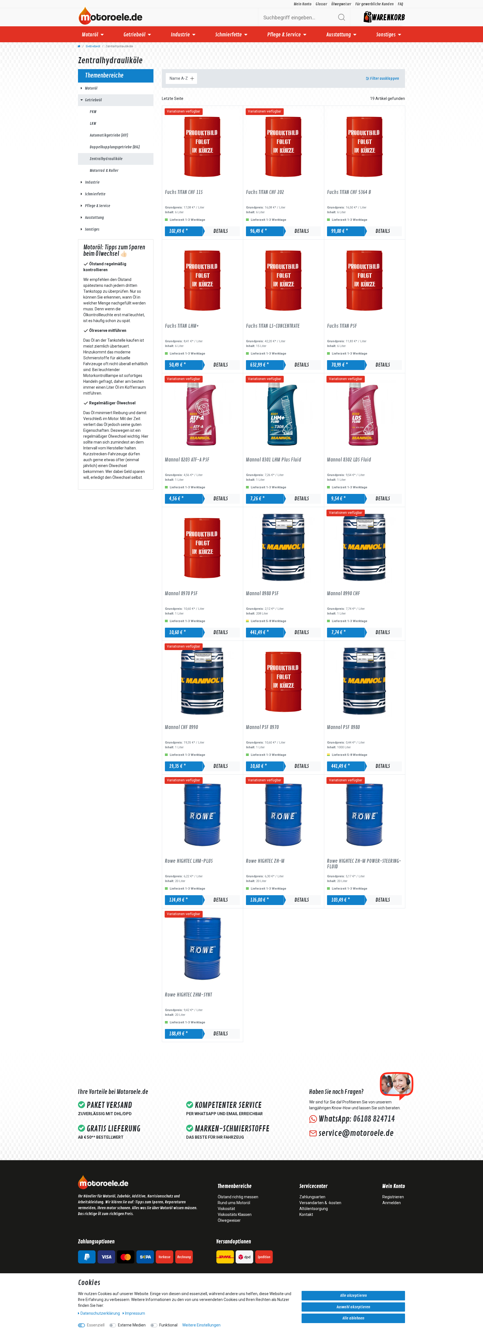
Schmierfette (228, 34)
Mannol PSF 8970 (262, 727)
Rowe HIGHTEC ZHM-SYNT (188, 995)
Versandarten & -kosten (320, 1203)
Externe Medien (132, 1325)
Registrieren (393, 1197)
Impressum (135, 1313)
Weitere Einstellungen (201, 1325)
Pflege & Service (284, 34)
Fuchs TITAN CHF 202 (265, 192)
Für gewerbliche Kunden (374, 4)
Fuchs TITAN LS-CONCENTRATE (273, 326)
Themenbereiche (235, 1186)
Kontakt (306, 1214)
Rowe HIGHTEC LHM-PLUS (189, 861)
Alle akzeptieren (353, 1295)
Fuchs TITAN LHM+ (182, 326)
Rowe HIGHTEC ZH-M (265, 861)
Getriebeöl (134, 34)
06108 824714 (374, 1119)
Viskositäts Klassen (235, 1214)
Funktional (168, 1325)
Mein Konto (302, 4)
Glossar (321, 4)
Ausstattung (338, 34)
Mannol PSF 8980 (343, 727)
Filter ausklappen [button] (384, 78)
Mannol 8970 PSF (181, 594)
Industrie (180, 34)
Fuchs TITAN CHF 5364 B (349, 192)
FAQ (400, 4)
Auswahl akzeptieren (353, 1307)
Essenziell (96, 1325)
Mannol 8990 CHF (343, 594)
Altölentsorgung (313, 1208)
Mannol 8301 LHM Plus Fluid (273, 460)
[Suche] (341, 17)
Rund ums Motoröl (234, 1203)
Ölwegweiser (341, 4)
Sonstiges (386, 34)
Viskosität (226, 1208)
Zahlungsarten (312, 1197)
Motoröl (90, 34)
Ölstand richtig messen (238, 1197)
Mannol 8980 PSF (262, 594)
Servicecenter (313, 1186)
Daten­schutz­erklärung (100, 1313)
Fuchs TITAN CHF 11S (184, 192)
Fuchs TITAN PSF (342, 326)
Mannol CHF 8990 (181, 727)
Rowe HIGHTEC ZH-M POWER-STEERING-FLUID (364, 864)
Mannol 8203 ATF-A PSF (187, 460)
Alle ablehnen (353, 1318)
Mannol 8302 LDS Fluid (349, 460)
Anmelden (391, 1203)
